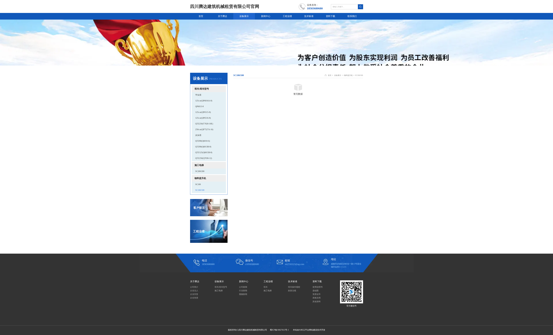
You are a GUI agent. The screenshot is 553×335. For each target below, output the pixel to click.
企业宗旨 (194, 294)
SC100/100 (359, 75)
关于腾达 (194, 281)
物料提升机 (348, 75)
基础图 (316, 291)
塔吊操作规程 (294, 287)
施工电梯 (219, 291)
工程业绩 (268, 281)
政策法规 (292, 291)
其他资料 (317, 301)
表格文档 (317, 298)
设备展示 (337, 75)
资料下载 (317, 281)
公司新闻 (243, 287)
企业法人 (194, 291)
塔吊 (266, 287)
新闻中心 (243, 281)
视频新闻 (243, 294)
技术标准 (292, 281)
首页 (329, 75)
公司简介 (194, 287)
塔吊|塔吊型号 (221, 287)
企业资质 (194, 298)
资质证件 (317, 294)
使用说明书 (318, 287)
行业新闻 (243, 291)
